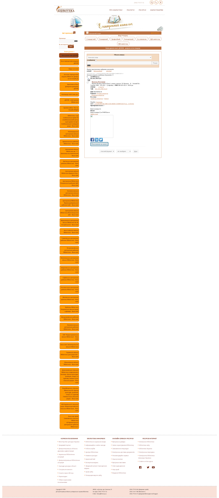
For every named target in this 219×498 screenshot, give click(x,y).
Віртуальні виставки (119, 463)
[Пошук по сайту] (152, 2)
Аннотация (99, 102)
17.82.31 (101, 87)
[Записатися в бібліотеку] (74, 33)
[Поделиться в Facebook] (92, 139)
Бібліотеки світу (144, 445)
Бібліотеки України (145, 449)
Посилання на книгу (99, 144)
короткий (108, 71)
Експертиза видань (92, 463)
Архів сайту (89, 472)
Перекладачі (63, 476)
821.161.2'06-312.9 (101, 89)
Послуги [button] (130, 10)
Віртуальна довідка (118, 442)
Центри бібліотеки (92, 452)
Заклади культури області (67, 466)
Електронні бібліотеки (146, 442)
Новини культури (91, 456)
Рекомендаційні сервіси (120, 456)
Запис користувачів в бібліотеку (123, 445)
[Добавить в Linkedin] (96, 139)
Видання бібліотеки (119, 473)
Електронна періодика (146, 452)
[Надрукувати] (88, 81)
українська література (96, 98)
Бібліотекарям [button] (156, 10)
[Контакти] (156, 2)
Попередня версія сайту (94, 475)
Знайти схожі (94, 114)
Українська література (97, 95)
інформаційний (98, 71)
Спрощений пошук (95, 33)
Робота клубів (90, 449)
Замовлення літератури (120, 449)
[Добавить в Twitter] (101, 139)
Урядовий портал (65, 445)
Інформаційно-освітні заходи (95, 445)
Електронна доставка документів (123, 452)
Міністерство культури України (69, 442)
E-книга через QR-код (66, 473)
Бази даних (68, 52)
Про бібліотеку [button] (115, 10)
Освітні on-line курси (146, 461)
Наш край (115, 469)
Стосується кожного (65, 469)
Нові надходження (118, 466)
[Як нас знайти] (161, 2)
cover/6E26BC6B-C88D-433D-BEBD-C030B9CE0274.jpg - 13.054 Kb (114, 104)
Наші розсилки (117, 459)
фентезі (106, 98)
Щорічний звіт (90, 459)
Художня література (102, 93)
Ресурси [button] (142, 10)
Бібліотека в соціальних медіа (96, 442)
